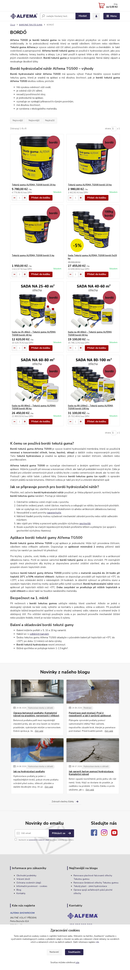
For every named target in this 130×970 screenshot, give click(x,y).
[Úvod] (24, 16)
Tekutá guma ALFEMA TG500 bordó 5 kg (33, 255)
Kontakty (20, 893)
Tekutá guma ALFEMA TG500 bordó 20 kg (33, 184)
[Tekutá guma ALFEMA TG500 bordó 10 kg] (93, 159)
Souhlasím (74, 952)
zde (97, 942)
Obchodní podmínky (26, 875)
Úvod (12, 25)
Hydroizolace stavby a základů (40, 708)
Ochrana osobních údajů (28, 882)
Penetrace (87, 708)
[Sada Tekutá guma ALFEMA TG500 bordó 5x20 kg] (93, 229)
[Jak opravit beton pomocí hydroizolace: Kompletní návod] (92, 750)
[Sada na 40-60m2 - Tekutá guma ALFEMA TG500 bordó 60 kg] (93, 306)
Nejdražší (50, 120)
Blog (18, 889)
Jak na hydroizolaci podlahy (29, 771)
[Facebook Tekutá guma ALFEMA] (94, 832)
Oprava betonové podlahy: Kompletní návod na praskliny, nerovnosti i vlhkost (36, 714)
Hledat (83, 16)
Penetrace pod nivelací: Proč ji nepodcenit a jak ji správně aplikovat (90, 714)
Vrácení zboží (23, 879)
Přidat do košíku (40, 197)
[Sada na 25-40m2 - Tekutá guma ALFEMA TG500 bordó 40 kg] (37, 306)
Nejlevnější (34, 120)
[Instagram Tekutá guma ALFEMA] (104, 832)
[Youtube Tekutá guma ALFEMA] (114, 832)
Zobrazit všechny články (63, 801)
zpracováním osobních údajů (39, 840)
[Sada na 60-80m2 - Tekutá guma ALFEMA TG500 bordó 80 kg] (37, 380)
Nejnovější (18, 120)
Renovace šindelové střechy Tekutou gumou (96, 882)
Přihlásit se (59, 833)
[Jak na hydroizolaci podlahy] (37, 750)
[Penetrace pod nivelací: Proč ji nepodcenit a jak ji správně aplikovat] (92, 692)
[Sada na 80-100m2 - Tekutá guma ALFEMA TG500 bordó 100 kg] (93, 380)
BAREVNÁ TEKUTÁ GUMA (30, 25)
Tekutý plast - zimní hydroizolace (90, 886)
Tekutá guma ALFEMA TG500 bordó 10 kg (90, 184)
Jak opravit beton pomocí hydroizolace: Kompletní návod (91, 773)
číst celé (39, 731)
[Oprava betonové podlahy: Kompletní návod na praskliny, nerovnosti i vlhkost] (37, 692)
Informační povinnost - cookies (31, 886)
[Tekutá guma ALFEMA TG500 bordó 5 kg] (37, 229)
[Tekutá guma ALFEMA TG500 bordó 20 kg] (37, 159)
